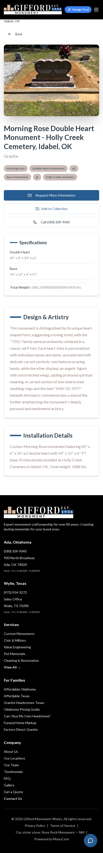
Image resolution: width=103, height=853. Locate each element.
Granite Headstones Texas (24, 703)
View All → (12, 667)
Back (19, 34)
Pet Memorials (14, 654)
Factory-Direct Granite (21, 729)
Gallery (9, 785)
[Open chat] (90, 840)
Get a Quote (13, 792)
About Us (11, 751)
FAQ (7, 778)
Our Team (11, 765)
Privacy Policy (35, 826)
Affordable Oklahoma (20, 689)
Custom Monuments (19, 634)
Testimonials (13, 772)
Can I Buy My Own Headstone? (27, 716)
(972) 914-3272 (15, 592)
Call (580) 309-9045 (55, 222)
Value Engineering (17, 647)
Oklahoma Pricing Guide (22, 709)
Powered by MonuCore (51, 839)
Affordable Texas (17, 696)
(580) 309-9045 (15, 551)
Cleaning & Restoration (21, 660)
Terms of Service (62, 826)
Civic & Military (15, 640)
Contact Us (13, 798)
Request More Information (55, 195)
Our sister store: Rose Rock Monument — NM (50, 832)
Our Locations (14, 758)
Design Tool (80, 9)
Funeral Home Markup (20, 723)
